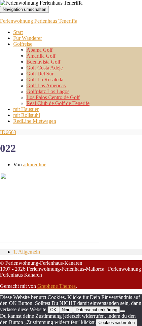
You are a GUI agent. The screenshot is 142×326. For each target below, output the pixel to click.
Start (18, 32)
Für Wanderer (27, 38)
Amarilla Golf (40, 56)
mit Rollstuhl (26, 115)
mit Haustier (26, 109)
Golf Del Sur (39, 73)
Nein (66, 309)
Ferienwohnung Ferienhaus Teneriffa (38, 21)
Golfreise (22, 44)
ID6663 (8, 132)
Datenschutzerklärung (96, 309)
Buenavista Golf (43, 62)
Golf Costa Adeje (44, 67)
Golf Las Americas (46, 85)
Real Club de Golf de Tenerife (57, 103)
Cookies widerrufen (116, 322)
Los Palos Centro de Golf (53, 97)
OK (53, 309)
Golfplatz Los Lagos (47, 91)
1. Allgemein (26, 252)
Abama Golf (39, 50)
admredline (34, 164)
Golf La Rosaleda (44, 79)
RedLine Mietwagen (34, 121)
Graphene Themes (56, 286)
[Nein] (122, 311)
